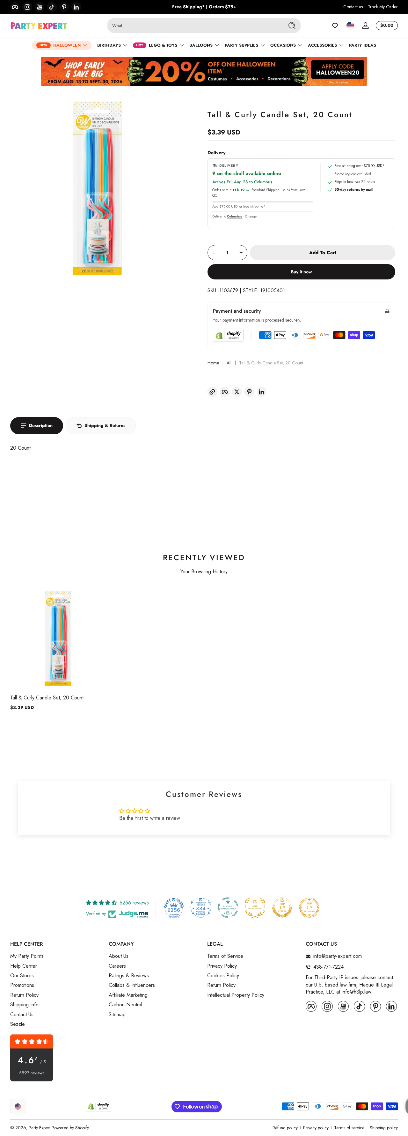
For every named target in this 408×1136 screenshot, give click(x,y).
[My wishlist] (335, 25)
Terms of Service (225, 956)
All (229, 363)
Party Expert (39, 1128)
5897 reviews (31, 1073)
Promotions (22, 985)
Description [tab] (41, 425)
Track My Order (383, 7)
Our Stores (22, 975)
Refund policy (285, 1128)
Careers (117, 966)
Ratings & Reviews (129, 975)
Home (213, 363)
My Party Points (27, 956)
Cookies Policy (223, 975)
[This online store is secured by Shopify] (228, 335)
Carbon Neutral (125, 1005)
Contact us (353, 7)
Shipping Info (24, 1005)
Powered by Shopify (70, 1128)
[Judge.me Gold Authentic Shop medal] (255, 907)
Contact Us (21, 1014)
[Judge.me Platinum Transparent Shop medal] (228, 907)
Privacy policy (316, 1128)
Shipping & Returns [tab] (104, 425)
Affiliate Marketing (128, 995)
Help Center (23, 966)
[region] (204, 7)
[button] (350, 25)
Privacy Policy (222, 966)
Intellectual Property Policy (235, 995)
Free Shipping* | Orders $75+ (204, 7)
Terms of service (349, 1128)
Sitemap (117, 1014)
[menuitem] (56, 956)
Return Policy (24, 995)
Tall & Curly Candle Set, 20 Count (47, 697)
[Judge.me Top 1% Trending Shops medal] (309, 907)
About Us (118, 956)
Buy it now (301, 272)
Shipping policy (384, 1128)
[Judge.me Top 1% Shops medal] (282, 907)
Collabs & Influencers (132, 985)
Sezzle (17, 1024)
